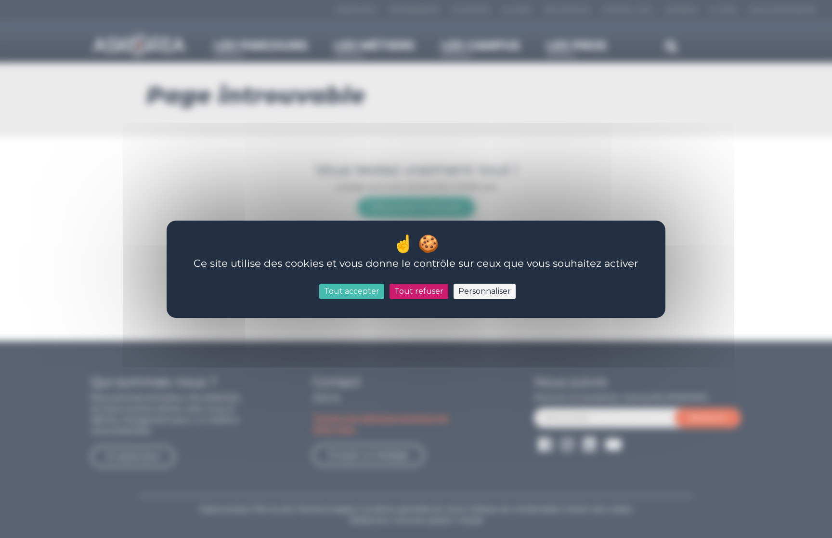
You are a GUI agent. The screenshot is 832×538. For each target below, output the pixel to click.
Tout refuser (418, 291)
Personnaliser (484, 291)
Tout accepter (351, 291)
